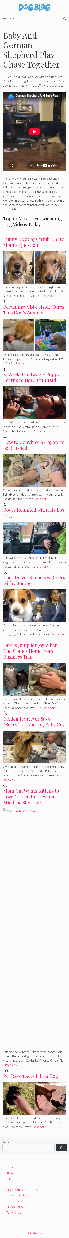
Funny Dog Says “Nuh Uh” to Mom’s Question (33, 242)
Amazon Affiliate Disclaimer (22, 1189)
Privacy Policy (14, 1207)
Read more (48, 295)
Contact (11, 1178)
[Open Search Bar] (64, 18)
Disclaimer (12, 1201)
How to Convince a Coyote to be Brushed (34, 445)
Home (10, 1167)
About (10, 1173)
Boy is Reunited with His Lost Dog (34, 512)
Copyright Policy (16, 1195)
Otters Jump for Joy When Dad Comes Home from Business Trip (30, 651)
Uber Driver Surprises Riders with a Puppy (34, 580)
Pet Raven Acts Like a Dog (30, 1076)
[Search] (61, 1148)
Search (6, 1141)
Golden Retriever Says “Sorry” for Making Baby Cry (34, 721)
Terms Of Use (14, 1212)
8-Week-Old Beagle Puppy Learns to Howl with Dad (31, 377)
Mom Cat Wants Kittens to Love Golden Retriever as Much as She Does (31, 796)
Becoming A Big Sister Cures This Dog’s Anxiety (33, 310)
